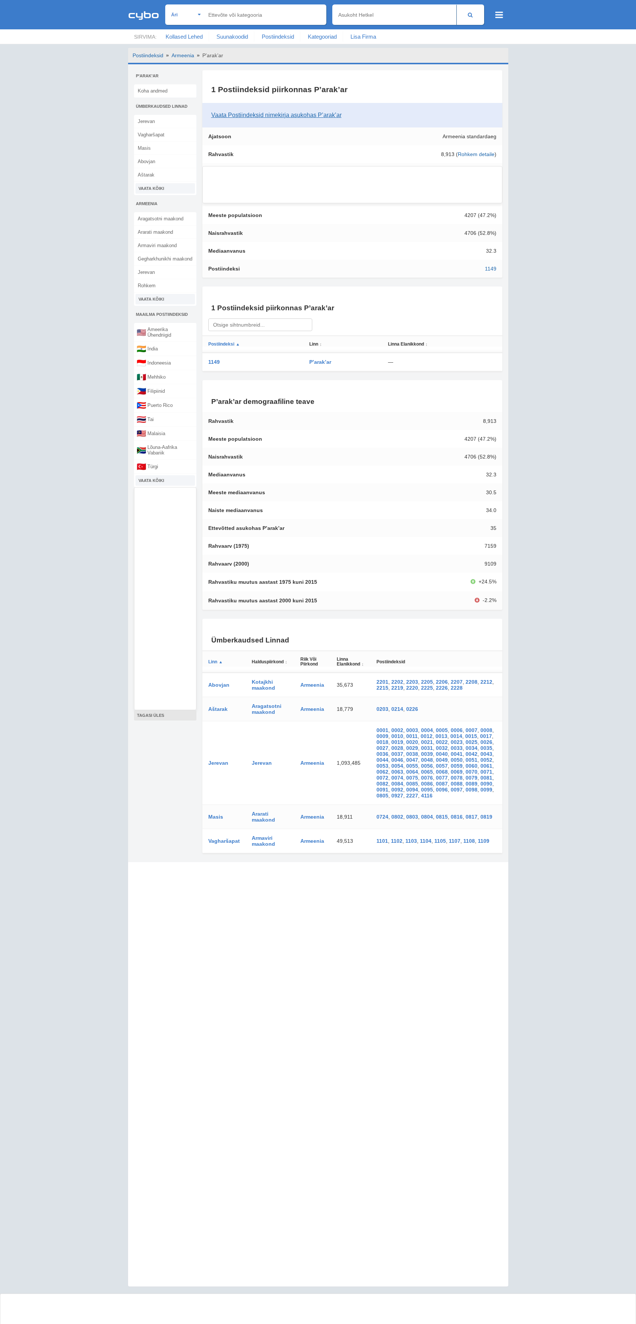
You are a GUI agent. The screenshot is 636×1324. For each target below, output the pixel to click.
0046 (397, 760)
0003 (412, 730)
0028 (397, 748)
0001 (382, 730)
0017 (486, 736)
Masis (144, 148)
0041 (457, 754)
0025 (471, 742)
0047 (412, 760)
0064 (412, 772)
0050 (457, 760)
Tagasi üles (150, 715)
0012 (427, 736)
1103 (411, 841)
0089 (471, 784)
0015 (471, 736)
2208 (471, 682)
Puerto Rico (155, 405)
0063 (397, 772)
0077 (442, 778)
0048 (427, 760)
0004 (427, 730)
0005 (442, 730)
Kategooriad (322, 36)
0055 (412, 766)
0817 (471, 817)
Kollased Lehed (184, 36)
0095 (427, 790)
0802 (397, 817)
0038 (412, 754)
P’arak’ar (320, 362)
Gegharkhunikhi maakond (165, 259)
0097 (457, 790)
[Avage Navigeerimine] (499, 15)
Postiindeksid (278, 36)
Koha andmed (152, 91)
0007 (471, 730)
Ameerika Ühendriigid (154, 332)
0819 (486, 817)
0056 (427, 766)
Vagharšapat (151, 134)
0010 (397, 736)
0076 (427, 778)
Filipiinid (151, 391)
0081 (486, 778)
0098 (471, 790)
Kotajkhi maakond (263, 685)
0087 (442, 784)
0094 (412, 790)
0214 (397, 709)
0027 (382, 748)
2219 (397, 688)
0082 (382, 784)
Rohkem (147, 285)
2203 (412, 682)
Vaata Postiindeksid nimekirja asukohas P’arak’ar (276, 115)
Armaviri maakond (157, 245)
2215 (382, 688)
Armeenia (183, 55)
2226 (442, 688)
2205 (427, 682)
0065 (427, 772)
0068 (442, 772)
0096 (442, 790)
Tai (145, 419)
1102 (396, 841)
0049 (442, 760)
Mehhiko (151, 377)
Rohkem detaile (476, 154)
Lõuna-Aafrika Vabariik (157, 450)
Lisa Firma (363, 36)
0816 (457, 817)
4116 (427, 796)
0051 (471, 760)
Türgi (147, 466)
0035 (486, 748)
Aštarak (146, 175)
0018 (382, 742)
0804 (427, 817)
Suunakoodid (232, 36)
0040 (442, 754)
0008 (486, 730)
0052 (486, 760)
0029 (412, 748)
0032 (442, 748)
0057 (442, 766)
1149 (490, 269)
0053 (382, 766)
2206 (442, 682)
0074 (397, 778)
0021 (427, 742)
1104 (425, 841)
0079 (471, 778)
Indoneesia (154, 363)
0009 (382, 736)
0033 (457, 748)
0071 (486, 772)
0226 (412, 709)
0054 (397, 766)
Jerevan (146, 121)
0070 (471, 772)
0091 (382, 790)
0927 (397, 796)
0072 (382, 778)
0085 (412, 784)
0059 (457, 766)
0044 (382, 760)
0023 (457, 742)
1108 (469, 841)
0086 (427, 784)
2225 (427, 688)
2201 (382, 682)
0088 (457, 784)
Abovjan (146, 161)
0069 (457, 772)
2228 (457, 688)
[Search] (470, 14)
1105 (440, 841)
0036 (382, 754)
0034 (471, 748)
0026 (486, 742)
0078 (457, 778)
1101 (382, 841)
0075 (412, 778)
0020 (412, 742)
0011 (412, 736)
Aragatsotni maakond (160, 218)
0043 (486, 754)
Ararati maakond (155, 232)
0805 (382, 796)
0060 (471, 766)
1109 (483, 841)
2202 (397, 682)
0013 (441, 736)
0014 (456, 736)
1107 (454, 841)
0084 (397, 784)
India (147, 348)
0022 (442, 742)
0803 (412, 817)
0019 (397, 742)
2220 (412, 688)
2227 (412, 796)
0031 (427, 748)
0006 (457, 730)
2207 (457, 682)
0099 (486, 790)
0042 (471, 754)
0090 (486, 784)
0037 (397, 754)
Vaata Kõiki (151, 188)
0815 (442, 817)
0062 (382, 772)
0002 (397, 730)
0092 (397, 790)
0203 (382, 709)
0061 (486, 766)
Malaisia (151, 433)
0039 (427, 754)
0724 (382, 817)
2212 (486, 682)
